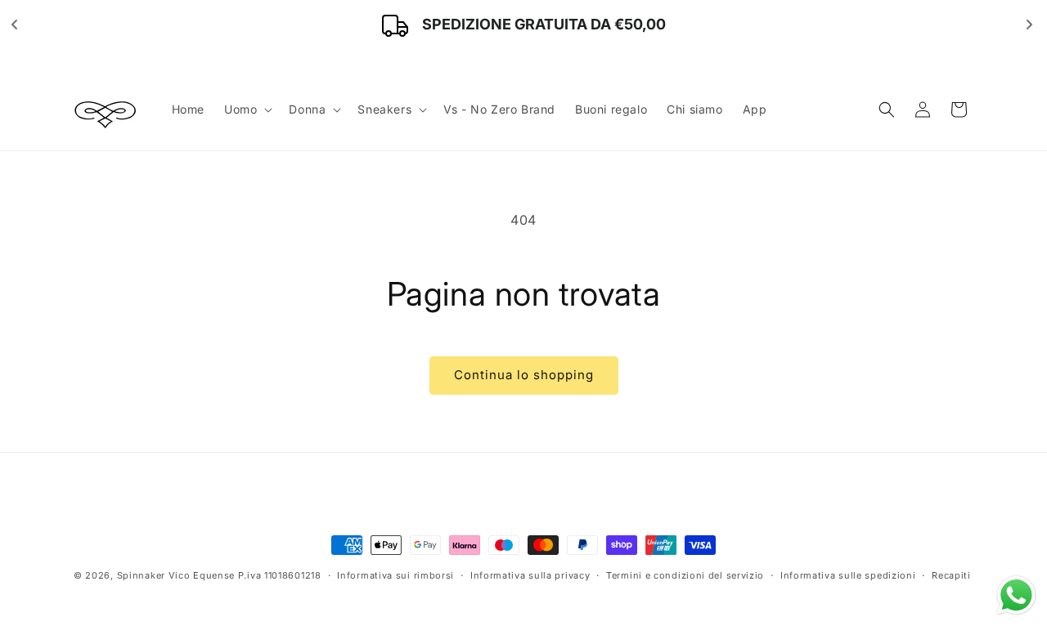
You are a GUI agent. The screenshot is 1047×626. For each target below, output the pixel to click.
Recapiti (951, 575)
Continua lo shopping (524, 374)
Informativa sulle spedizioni (848, 575)
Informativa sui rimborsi (395, 575)
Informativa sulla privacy (530, 575)
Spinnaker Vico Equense (176, 575)
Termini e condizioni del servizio (685, 575)
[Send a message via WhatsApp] (1016, 595)
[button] (246, 109)
